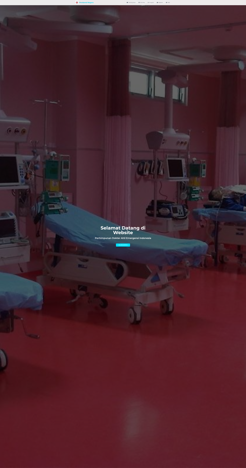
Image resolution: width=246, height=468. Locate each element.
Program (151, 2)
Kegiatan (160, 2)
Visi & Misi (142, 2)
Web (168, 2)
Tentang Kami (131, 2)
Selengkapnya (123, 245)
